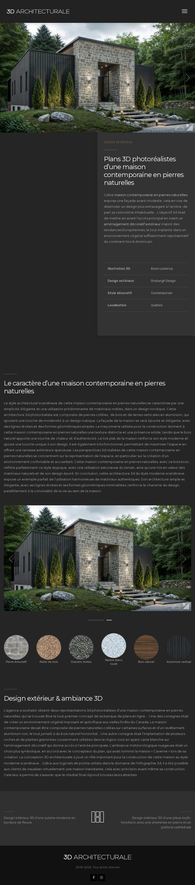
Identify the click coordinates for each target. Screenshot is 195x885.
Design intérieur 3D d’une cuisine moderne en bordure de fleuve (39, 820)
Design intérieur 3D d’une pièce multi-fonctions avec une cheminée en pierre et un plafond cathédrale (156, 822)
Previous (11, 559)
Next (183, 559)
